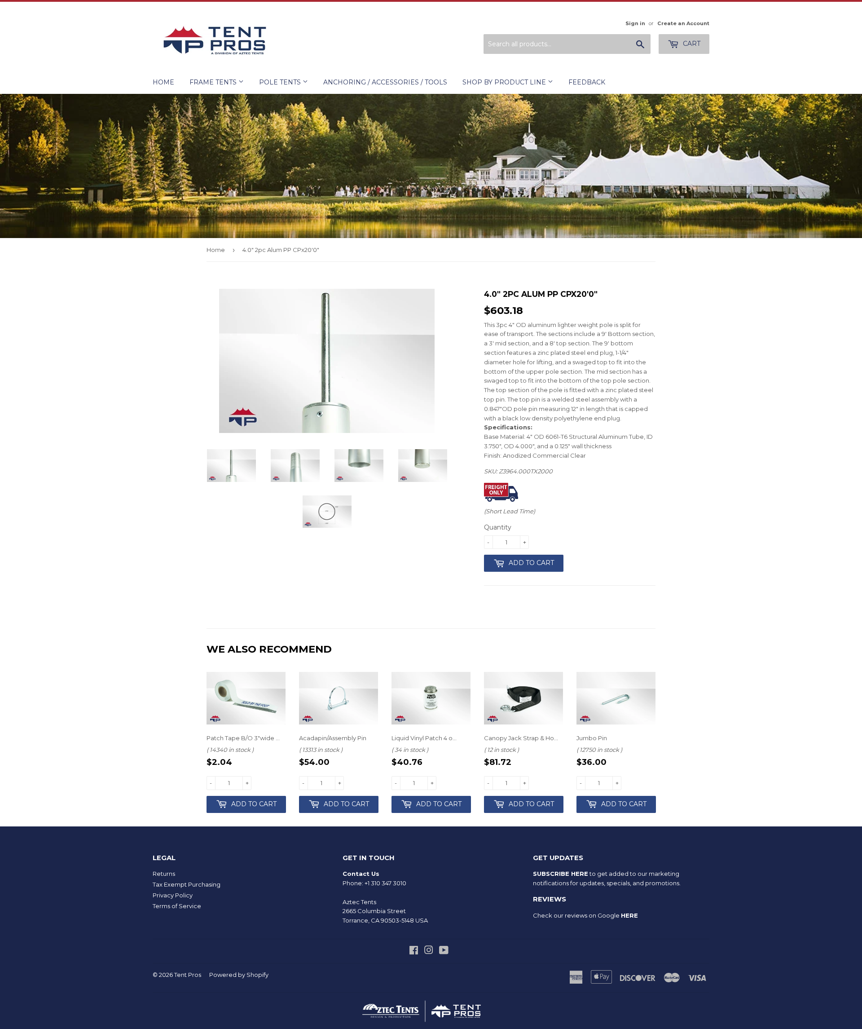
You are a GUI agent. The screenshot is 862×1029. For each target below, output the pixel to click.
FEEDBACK (586, 82)
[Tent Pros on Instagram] (428, 951)
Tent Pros (187, 974)
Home (163, 82)
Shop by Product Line (505, 82)
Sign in (635, 23)
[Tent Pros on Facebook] (413, 951)
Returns (164, 873)
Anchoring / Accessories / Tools (385, 82)
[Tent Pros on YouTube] (444, 951)
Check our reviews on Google (585, 915)
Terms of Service (177, 906)
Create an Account (683, 23)
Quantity (497, 527)
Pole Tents (281, 82)
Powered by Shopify (238, 974)
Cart (690, 44)
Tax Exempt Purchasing (186, 884)
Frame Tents (213, 82)
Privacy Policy (173, 895)
